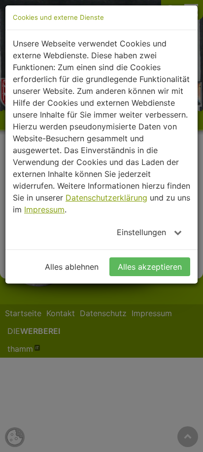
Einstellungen (143, 232)
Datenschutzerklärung (106, 198)
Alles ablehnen (72, 267)
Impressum (44, 209)
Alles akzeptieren (150, 267)
